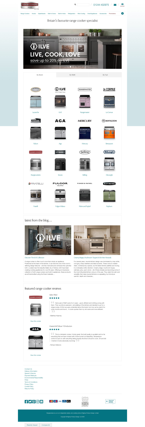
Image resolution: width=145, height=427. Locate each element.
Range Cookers (25, 13)
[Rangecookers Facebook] (26, 402)
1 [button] (67, 66)
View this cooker (35, 321)
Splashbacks (41, 13)
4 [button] (75, 66)
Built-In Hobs (62, 13)
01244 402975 (101, 4)
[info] (122, 14)
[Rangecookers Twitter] (30, 402)
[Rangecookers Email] (41, 402)
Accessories (103, 13)
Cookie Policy (29, 386)
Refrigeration (71, 13)
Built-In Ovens (52, 13)
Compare (46, 425)
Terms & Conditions (31, 382)
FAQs (26, 380)
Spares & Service (30, 373)
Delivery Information (31, 371)
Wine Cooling (81, 13)
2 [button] (70, 66)
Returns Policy (29, 389)
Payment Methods (30, 375)
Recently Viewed (32, 425)
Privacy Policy (29, 384)
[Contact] (115, 4)
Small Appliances (92, 13)
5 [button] (78, 66)
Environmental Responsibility (34, 378)
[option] (72, 49)
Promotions (112, 13)
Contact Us (28, 369)
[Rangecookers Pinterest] (34, 402)
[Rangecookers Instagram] (38, 402)
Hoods (34, 13)
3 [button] (73, 66)
